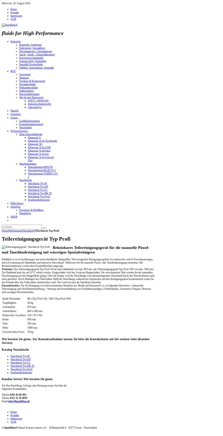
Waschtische (29, 230)
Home (5, 230)
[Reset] (44, 228)
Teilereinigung (15, 230)
